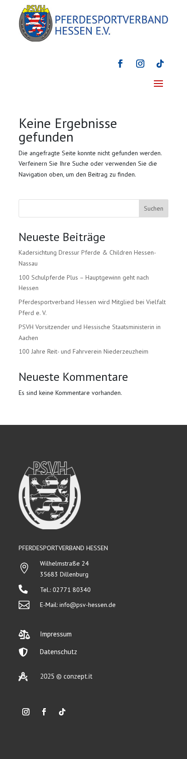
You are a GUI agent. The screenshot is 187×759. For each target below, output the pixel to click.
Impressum (56, 634)
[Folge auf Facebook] (120, 63)
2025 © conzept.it (66, 676)
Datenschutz (58, 651)
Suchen (153, 208)
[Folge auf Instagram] (140, 63)
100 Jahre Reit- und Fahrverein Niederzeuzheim (83, 351)
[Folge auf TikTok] (160, 63)
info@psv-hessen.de (87, 605)
